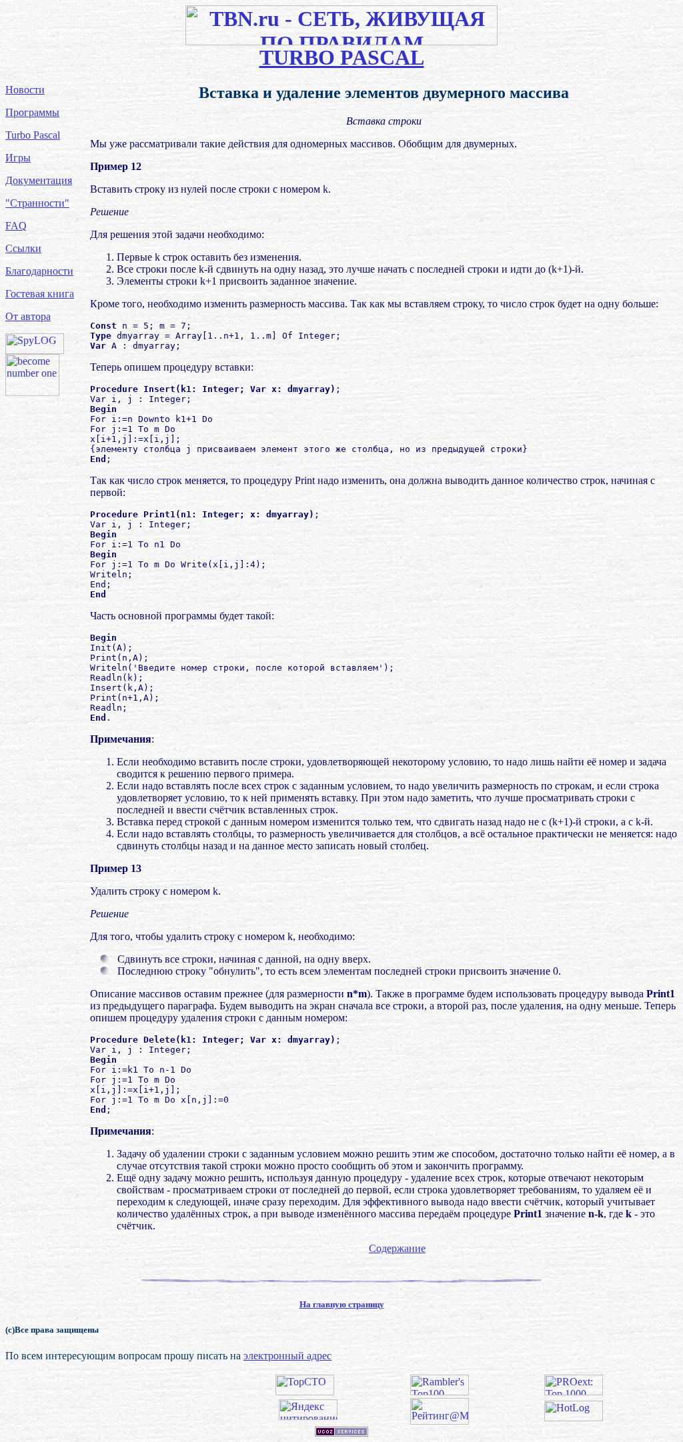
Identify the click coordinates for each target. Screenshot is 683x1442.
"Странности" (37, 203)
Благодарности (39, 271)
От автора (28, 316)
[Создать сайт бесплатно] (341, 1433)
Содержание (397, 1248)
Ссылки (23, 248)
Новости (25, 89)
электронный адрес (287, 1355)
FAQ (16, 225)
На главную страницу (341, 1304)
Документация (38, 180)
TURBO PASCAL (341, 57)
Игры (18, 157)
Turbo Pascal (32, 135)
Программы (32, 112)
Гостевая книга (39, 293)
